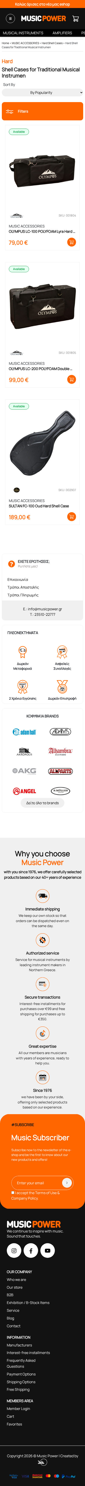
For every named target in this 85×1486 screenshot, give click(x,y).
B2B (10, 1294)
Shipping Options (21, 1381)
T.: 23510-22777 (42, 614)
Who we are (16, 1279)
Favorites (14, 1424)
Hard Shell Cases (52, 43)
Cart (10, 1416)
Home (5, 43)
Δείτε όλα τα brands (42, 802)
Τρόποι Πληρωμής (23, 595)
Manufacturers (19, 1345)
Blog (10, 1318)
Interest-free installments (28, 1352)
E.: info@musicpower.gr (42, 608)
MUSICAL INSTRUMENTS (23, 32)
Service (13, 1310)
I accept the (35, 1195)
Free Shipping (18, 1389)
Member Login (18, 1408)
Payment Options (21, 1374)
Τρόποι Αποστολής (23, 587)
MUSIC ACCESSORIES (25, 43)
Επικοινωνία (17, 579)
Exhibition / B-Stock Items (28, 1302)
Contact (13, 1325)
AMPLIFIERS (62, 32)
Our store (14, 1287)
